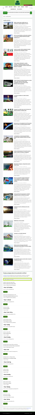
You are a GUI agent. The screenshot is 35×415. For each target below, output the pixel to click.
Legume (7, 384)
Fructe (7, 359)
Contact (31, 413)
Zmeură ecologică (6, 308)
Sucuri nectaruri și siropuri (10, 347)
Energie (15, 6)
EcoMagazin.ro (8, 413)
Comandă (5, 291)
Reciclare (10, 6)
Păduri (26, 6)
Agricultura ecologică (6, 275)
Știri (4, 264)
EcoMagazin (16, 25)
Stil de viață (19, 9)
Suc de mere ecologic (7, 395)
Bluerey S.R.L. (11, 376)
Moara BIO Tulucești (12, 326)
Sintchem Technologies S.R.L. (13, 351)
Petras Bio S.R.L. (11, 289)
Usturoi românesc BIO (7, 333)
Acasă (6, 6)
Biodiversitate (13, 9)
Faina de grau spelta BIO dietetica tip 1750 (10, 296)
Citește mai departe (16, 60)
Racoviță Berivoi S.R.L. (12, 314)
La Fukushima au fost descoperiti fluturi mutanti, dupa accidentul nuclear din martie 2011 (22, 137)
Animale (22, 6)
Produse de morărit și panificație (11, 285)
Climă (19, 6)
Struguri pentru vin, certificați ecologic (9, 358)
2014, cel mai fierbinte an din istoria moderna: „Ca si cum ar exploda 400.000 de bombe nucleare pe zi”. (22, 36)
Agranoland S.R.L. (11, 301)
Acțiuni (5, 114)
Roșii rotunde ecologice (7, 383)
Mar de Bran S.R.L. (11, 401)
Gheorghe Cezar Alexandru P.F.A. (13, 388)
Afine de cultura (6, 370)
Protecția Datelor (27, 413)
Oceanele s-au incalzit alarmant (20, 233)
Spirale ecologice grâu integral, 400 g (9, 283)
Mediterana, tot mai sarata (19, 220)
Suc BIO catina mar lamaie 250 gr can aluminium (11, 345)
